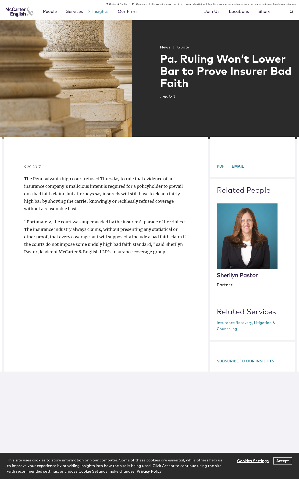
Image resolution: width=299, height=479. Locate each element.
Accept (282, 461)
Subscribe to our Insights (245, 361)
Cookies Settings (253, 461)
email (238, 166)
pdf (220, 166)
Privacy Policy (149, 471)
